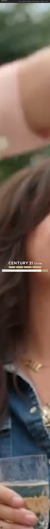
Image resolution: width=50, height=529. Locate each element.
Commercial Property (36, 1)
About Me (23, 1)
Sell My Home (28, 1)
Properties (43, 2)
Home (20, 1)
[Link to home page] (4, 1)
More (47, 2)
